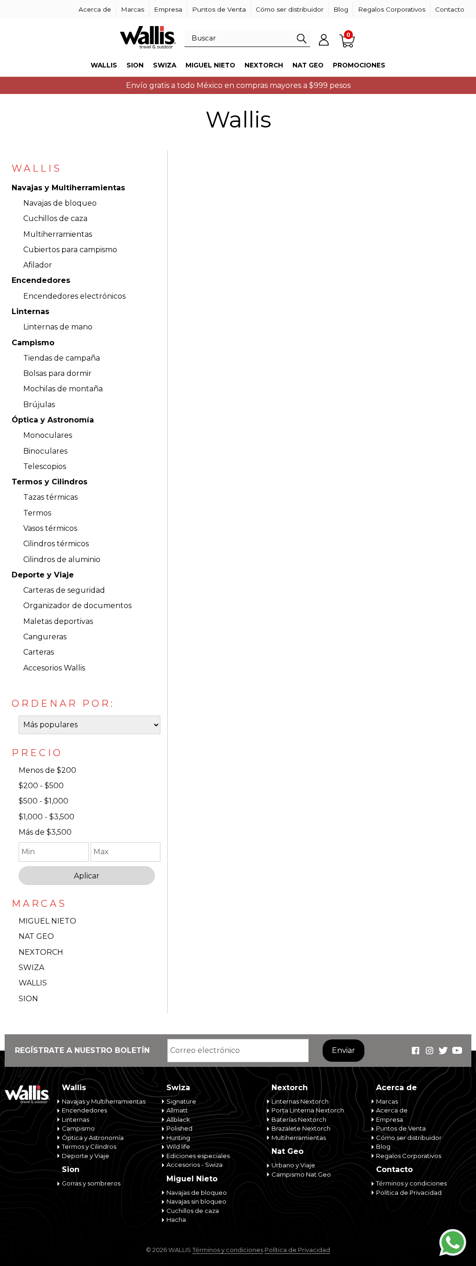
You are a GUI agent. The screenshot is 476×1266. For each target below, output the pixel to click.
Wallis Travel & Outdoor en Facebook (416, 1051)
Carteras (38, 652)
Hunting (178, 1137)
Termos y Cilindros (49, 481)
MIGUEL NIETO (47, 921)
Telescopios (44, 466)
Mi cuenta (324, 39)
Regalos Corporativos (391, 9)
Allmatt (177, 1110)
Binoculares (45, 451)
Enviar (343, 1050)
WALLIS (33, 982)
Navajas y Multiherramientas (68, 187)
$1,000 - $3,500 (46, 816)
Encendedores (41, 280)
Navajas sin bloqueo (196, 1201)
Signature (181, 1101)
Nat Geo (308, 65)
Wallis (104, 65)
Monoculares (47, 435)
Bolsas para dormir (57, 373)
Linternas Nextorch (300, 1101)
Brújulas (39, 404)
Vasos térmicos (50, 528)
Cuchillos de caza (55, 218)
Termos (37, 513)
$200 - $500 (41, 785)
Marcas (132, 9)
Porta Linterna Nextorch (307, 1110)
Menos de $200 (47, 770)
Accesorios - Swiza (194, 1164)
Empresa (168, 9)
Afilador (37, 265)
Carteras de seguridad (64, 590)
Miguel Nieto (210, 65)
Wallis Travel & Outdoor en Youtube (457, 1051)
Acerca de (95, 9)
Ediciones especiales (198, 1155)
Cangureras (44, 636)
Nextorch (264, 65)
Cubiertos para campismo (70, 249)
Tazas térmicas (50, 497)
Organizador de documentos (77, 605)
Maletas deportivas (58, 621)
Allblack (178, 1119)
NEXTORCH (41, 952)
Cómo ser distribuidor (290, 9)
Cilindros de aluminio (61, 559)
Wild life (178, 1146)
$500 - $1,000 (43, 801)
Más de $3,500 (45, 832)
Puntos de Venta (219, 9)
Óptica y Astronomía (53, 419)
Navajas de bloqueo (60, 203)
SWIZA (31, 967)
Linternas (30, 311)
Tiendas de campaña (61, 358)
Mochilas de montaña (63, 388)
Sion (135, 65)
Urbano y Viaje (293, 1165)
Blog (340, 9)
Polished (179, 1128)
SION (28, 998)
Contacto (449, 9)
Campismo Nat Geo (301, 1174)
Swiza (164, 65)
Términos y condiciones (411, 1183)
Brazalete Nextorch (301, 1128)
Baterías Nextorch (298, 1119)
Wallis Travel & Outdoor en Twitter (443, 1051)
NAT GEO (36, 936)
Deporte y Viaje (43, 574)
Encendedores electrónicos (74, 296)
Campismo (33, 342)
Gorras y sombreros (91, 1183)
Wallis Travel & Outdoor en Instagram (429, 1051)
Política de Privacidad (409, 1192)
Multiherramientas (57, 234)
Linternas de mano (58, 326)
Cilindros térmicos (56, 543)
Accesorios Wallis (54, 667)
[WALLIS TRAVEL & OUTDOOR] (148, 37)
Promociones (359, 65)
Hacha (176, 1219)
